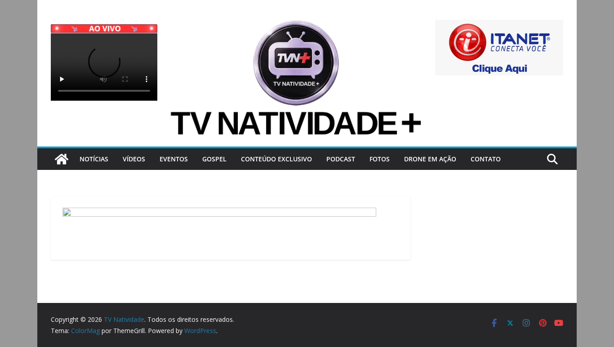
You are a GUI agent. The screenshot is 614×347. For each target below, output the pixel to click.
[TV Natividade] (61, 159)
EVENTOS (174, 159)
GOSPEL (214, 159)
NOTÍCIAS (94, 159)
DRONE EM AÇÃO (430, 159)
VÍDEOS (134, 159)
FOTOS (379, 159)
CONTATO (486, 159)
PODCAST (340, 159)
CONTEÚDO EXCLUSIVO (276, 159)
